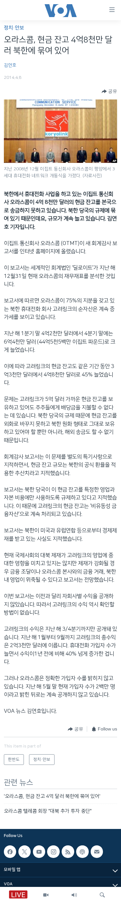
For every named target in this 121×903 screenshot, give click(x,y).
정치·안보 (14, 28)
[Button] (109, 91)
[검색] (102, 895)
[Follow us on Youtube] (39, 852)
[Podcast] (82, 852)
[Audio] (74, 895)
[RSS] (68, 852)
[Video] (45, 895)
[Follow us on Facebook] (10, 852)
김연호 (10, 65)
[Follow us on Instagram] (53, 852)
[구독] (97, 852)
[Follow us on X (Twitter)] (24, 852)
